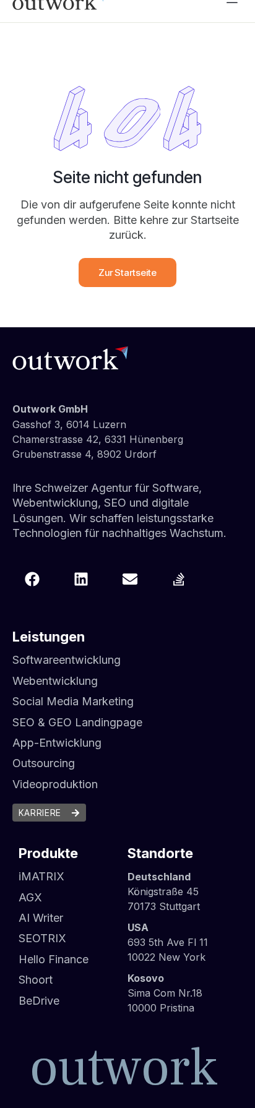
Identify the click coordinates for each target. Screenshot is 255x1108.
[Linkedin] (81, 579)
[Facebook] (32, 579)
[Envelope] (130, 579)
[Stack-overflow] (179, 579)
